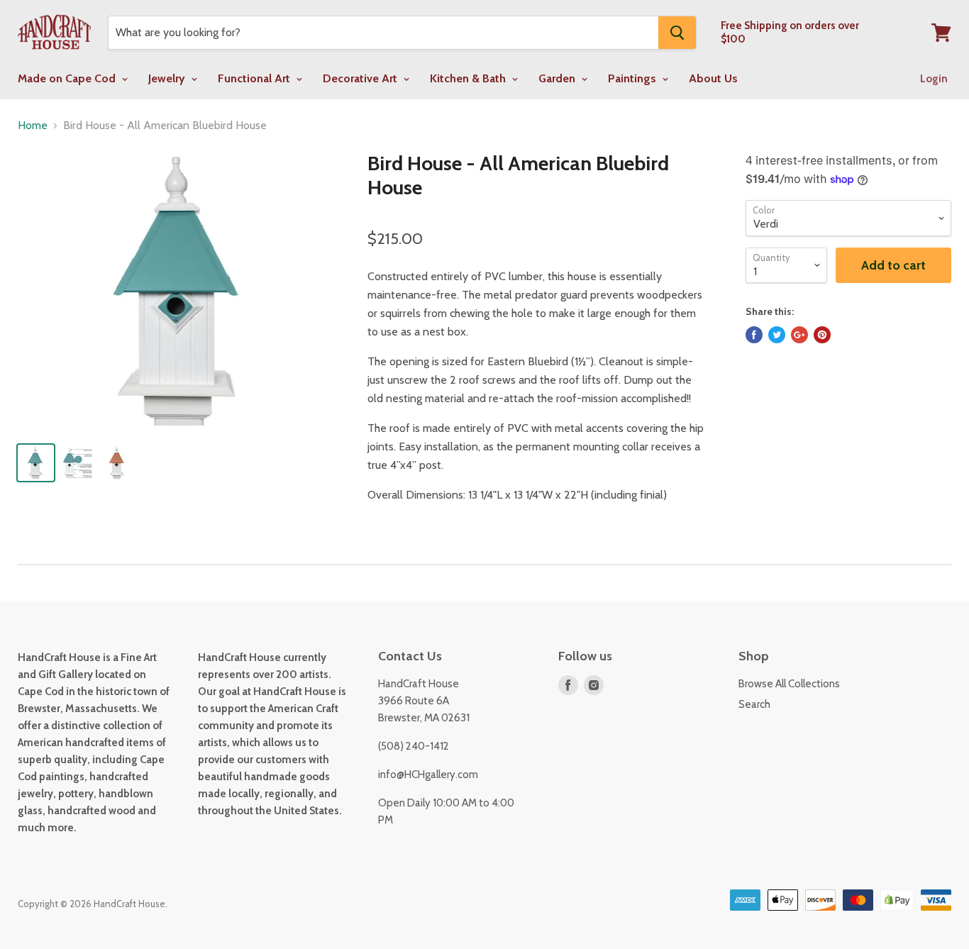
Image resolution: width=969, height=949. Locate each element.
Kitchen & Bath (469, 78)
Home (33, 125)
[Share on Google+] (799, 334)
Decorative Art (361, 78)
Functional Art (255, 78)
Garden (558, 78)
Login (934, 78)
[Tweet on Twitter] (776, 334)
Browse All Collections (789, 683)
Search (754, 704)
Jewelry (168, 78)
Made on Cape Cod (68, 78)
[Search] (677, 32)
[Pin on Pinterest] (822, 334)
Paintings (633, 78)
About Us (713, 78)
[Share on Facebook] (754, 334)
